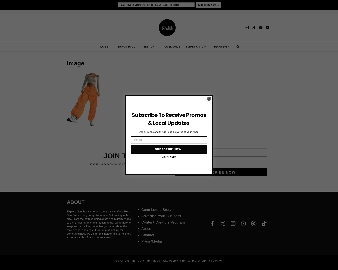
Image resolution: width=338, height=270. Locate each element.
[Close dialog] (209, 99)
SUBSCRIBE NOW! (169, 149)
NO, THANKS (169, 157)
